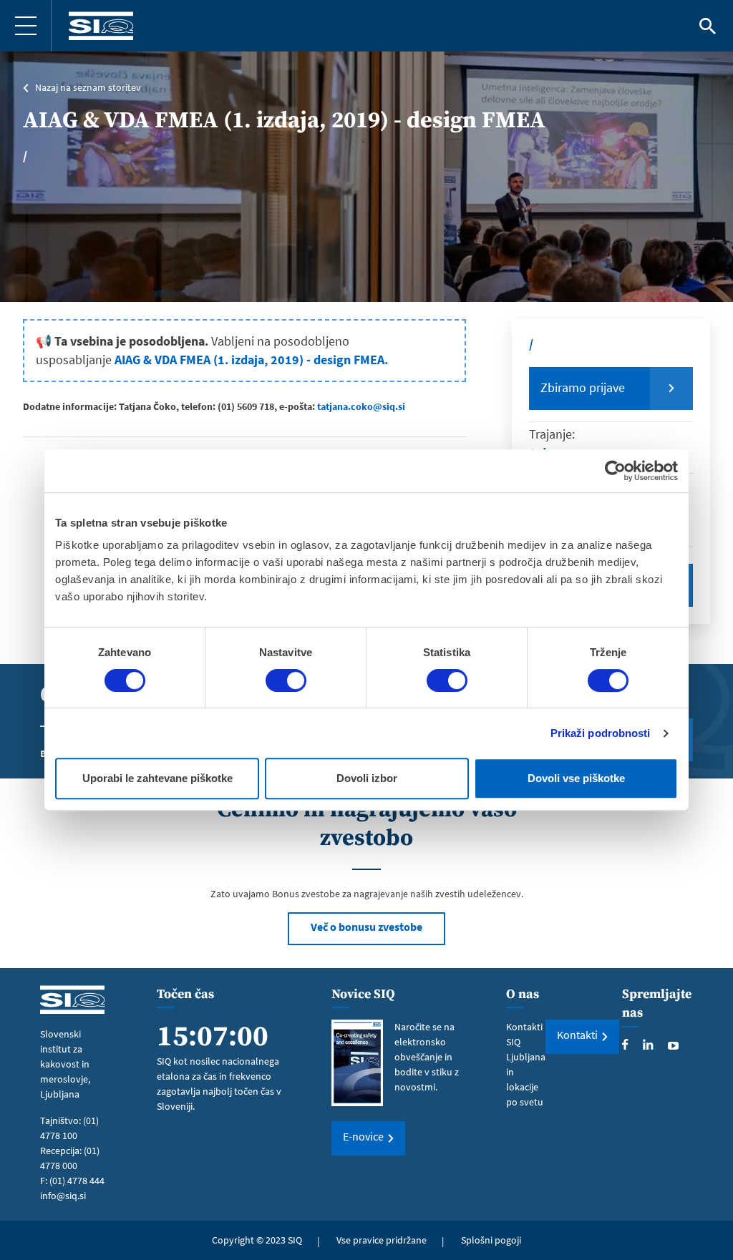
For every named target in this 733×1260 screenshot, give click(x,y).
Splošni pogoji (491, 1240)
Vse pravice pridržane (381, 1240)
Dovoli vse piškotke (576, 778)
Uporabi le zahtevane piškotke (157, 778)
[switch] (286, 680)
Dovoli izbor (366, 778)
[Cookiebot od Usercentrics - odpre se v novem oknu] (615, 471)
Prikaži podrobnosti (600, 733)
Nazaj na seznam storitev (88, 87)
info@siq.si (63, 1195)
